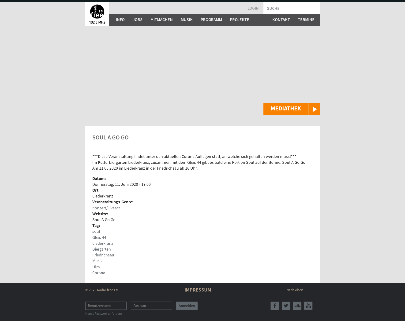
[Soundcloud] (297, 306)
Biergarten (101, 249)
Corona (98, 272)
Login (253, 8)
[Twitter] (286, 306)
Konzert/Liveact (106, 208)
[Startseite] (97, 14)
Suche (273, 8)
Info (120, 19)
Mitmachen (161, 19)
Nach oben (294, 290)
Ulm (96, 267)
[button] (291, 109)
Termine (306, 19)
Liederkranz (102, 243)
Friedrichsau (103, 255)
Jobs (137, 19)
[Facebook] (274, 306)
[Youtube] (308, 306)
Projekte (239, 19)
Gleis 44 (99, 237)
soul (96, 231)
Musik (187, 19)
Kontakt (281, 19)
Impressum (197, 290)
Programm (211, 19)
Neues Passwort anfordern (103, 313)
